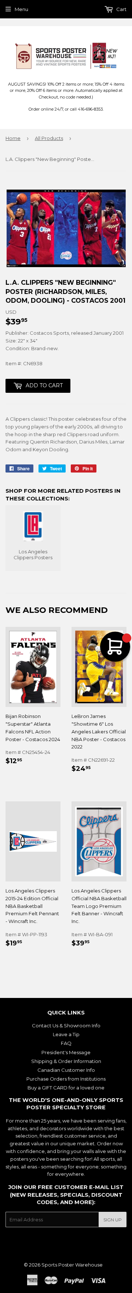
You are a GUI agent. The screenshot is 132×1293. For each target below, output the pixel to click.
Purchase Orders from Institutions (66, 1079)
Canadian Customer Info (66, 1070)
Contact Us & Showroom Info (66, 1025)
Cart (120, 9)
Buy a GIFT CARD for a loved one (65, 1088)
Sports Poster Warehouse (72, 1265)
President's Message (66, 1052)
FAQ (66, 1043)
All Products (49, 138)
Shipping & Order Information (66, 1061)
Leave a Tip (66, 1034)
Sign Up (112, 1219)
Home (13, 138)
